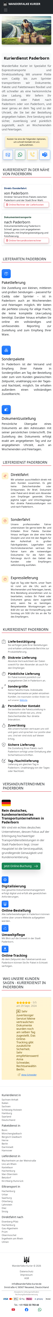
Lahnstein (7, 1187)
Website (23, 700)
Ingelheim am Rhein (12, 1221)
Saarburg (7, 1180)
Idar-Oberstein (10, 1157)
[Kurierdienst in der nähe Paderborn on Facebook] (26, 1292)
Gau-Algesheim (10, 1211)
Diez (4, 1191)
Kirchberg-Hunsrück (12, 1164)
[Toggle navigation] (6, 10)
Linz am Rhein (9, 1147)
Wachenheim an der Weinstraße (19, 1143)
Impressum (26, 1257)
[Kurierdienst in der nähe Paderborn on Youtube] (13, 1292)
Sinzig (5, 1194)
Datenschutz (26, 1254)
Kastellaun (7, 1150)
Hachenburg (8, 1153)
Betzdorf (6, 1160)
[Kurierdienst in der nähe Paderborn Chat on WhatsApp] (39, 1292)
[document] (26, 92)
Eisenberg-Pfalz (10, 1204)
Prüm (5, 1214)
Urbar (5, 1177)
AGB (26, 1261)
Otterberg (7, 1184)
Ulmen (5, 1225)
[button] (8, 155)
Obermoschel (9, 1218)
